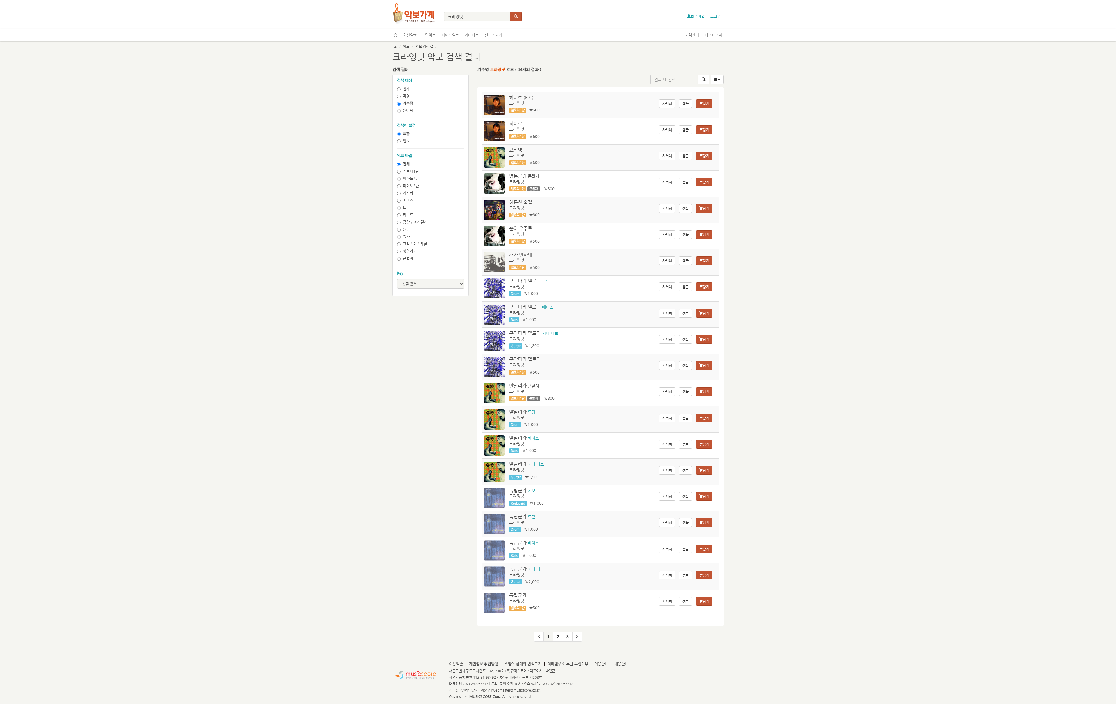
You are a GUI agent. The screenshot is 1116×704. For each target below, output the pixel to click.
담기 (706, 104)
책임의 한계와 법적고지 (522, 664)
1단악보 (429, 35)
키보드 (408, 215)
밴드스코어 (493, 35)
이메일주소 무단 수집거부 (568, 664)
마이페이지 (713, 35)
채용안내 (621, 664)
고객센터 (692, 35)
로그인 (715, 16)
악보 (406, 46)
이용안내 (601, 664)
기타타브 (472, 35)
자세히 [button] (667, 104)
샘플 (685, 104)
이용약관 (456, 664)
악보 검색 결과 (426, 46)
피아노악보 (450, 35)
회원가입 (698, 16)
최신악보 (410, 35)
